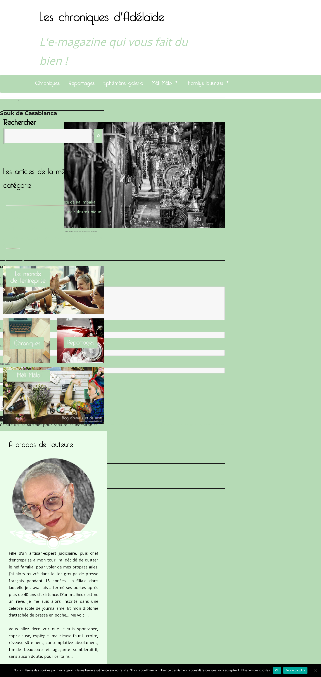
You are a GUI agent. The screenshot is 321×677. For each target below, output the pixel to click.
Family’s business (205, 82)
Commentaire (9, 284)
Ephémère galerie (123, 82)
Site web (5, 364)
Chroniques (47, 82)
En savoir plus (295, 670)
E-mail (4, 346)
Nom (3, 328)
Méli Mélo (162, 82)
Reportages (81, 82)
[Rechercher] (98, 136)
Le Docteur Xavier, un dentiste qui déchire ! (46, 228)
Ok (277, 670)
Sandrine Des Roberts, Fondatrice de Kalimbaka (50, 202)
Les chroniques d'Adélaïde (101, 13)
